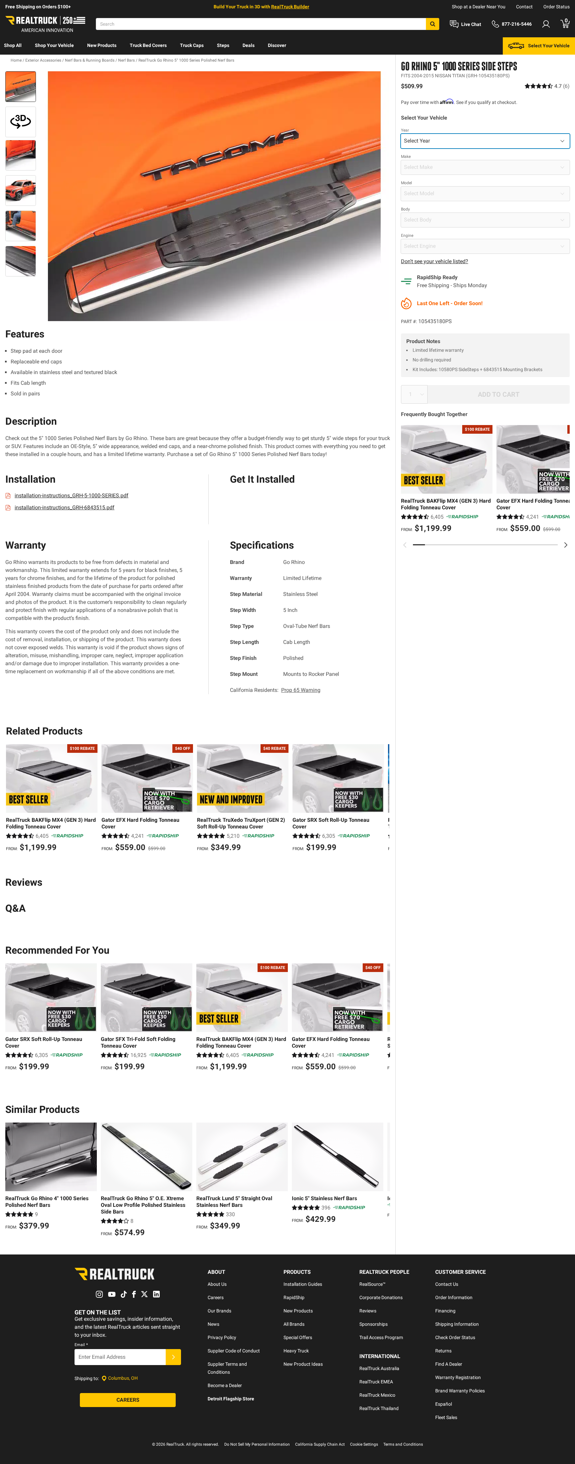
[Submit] (173, 1357)
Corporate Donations (381, 1297)
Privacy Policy (222, 1337)
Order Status (556, 6)
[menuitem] (13, 46)
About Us (217, 1284)
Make (406, 156)
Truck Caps (192, 45)
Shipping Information (457, 1324)
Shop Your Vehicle (54, 45)
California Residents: (275, 690)
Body (405, 209)
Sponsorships (373, 1324)
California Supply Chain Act (320, 1444)
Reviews (367, 1310)
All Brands (294, 1324)
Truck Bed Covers (148, 45)
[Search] (432, 24)
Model (406, 183)
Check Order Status (455, 1337)
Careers (216, 1297)
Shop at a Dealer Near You (478, 6)
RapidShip (294, 1297)
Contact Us (446, 1284)
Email (81, 1344)
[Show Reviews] (547, 86)
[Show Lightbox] (214, 196)
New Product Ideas (303, 1364)
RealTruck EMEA (376, 1381)
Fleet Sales (446, 1417)
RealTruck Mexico (377, 1395)
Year (405, 130)
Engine (407, 235)
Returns (443, 1350)
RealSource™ (372, 1284)
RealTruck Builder (290, 6)
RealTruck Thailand (379, 1408)
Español (443, 1404)
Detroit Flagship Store (231, 1398)
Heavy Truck (296, 1350)
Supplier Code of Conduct (234, 1350)
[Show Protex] (20, 122)
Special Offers (298, 1337)
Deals (249, 45)
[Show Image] (20, 86)
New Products (101, 45)
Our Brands (219, 1310)
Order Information (454, 1297)
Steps (223, 45)
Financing (445, 1310)
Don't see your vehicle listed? (434, 261)
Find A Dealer (448, 1364)
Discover (277, 45)
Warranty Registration (458, 1377)
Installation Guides (303, 1284)
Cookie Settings (364, 1444)
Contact (524, 6)
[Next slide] (566, 545)
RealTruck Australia (379, 1368)
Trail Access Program (381, 1337)
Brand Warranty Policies (460, 1390)
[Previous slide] (405, 545)
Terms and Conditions (403, 1444)
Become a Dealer (225, 1385)
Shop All (13, 45)
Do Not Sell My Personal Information (257, 1444)
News (213, 1324)
